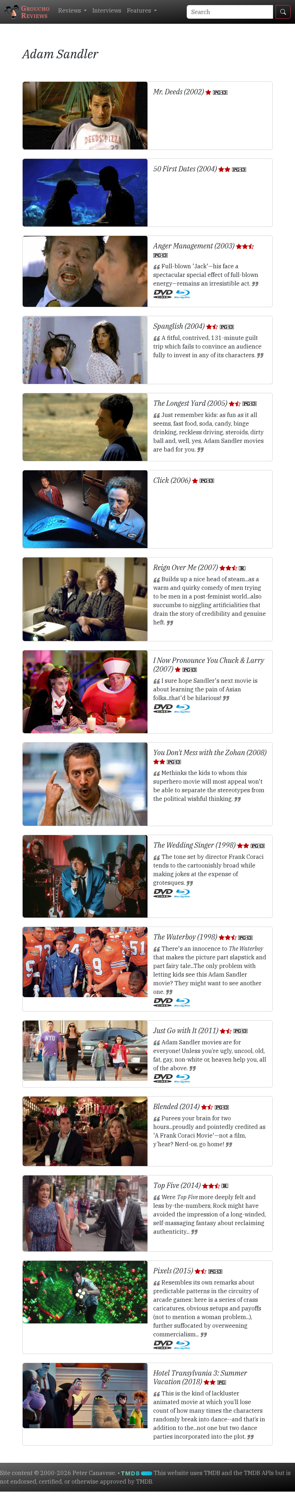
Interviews (106, 10)
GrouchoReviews (35, 11)
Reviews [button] (70, 10)
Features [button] (140, 10)
